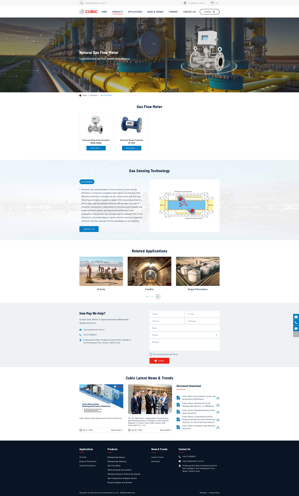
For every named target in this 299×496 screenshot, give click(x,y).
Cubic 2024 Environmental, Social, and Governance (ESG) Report (199, 397)
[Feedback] (296, 328)
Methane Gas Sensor (116, 457)
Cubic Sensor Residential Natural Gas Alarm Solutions (198, 411)
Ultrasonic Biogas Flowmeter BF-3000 (131, 141)
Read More (95, 148)
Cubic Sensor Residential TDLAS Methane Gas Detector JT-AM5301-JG (198, 404)
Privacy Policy (172, 354)
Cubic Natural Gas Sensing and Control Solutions (100, 418)
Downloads (155, 461)
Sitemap (203, 492)
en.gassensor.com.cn (196, 3)
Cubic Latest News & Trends (149, 377)
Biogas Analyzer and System (120, 482)
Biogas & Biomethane (198, 289)
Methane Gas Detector (117, 461)
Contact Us (89, 229)
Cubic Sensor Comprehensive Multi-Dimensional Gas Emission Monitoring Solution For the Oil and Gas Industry (198, 419)
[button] (146, 296)
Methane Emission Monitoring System (124, 474)
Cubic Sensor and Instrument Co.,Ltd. (104, 492)
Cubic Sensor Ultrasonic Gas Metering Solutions (198, 427)
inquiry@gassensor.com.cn (96, 3)
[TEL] (296, 322)
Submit (161, 360)
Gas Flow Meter (106, 95)
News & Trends (159, 449)
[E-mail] (296, 317)
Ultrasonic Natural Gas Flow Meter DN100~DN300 (96, 141)
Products (93, 95)
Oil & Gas (101, 289)
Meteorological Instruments (120, 469)
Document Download (189, 386)
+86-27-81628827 (90, 335)
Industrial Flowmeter (87, 465)
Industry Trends (157, 457)
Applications (86, 449)
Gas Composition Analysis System (122, 478)
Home (84, 95)
